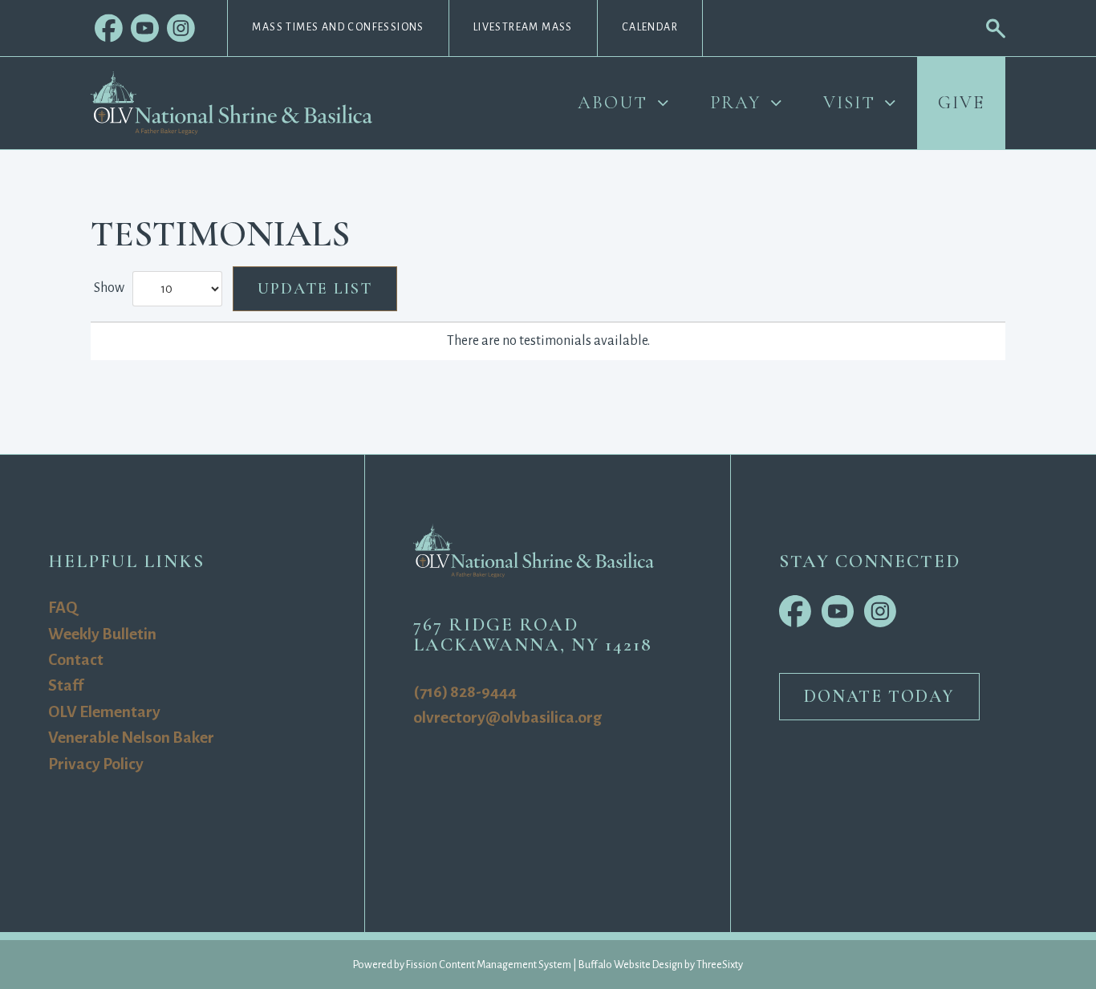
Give (961, 102)
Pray (735, 102)
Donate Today (879, 696)
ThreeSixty (719, 965)
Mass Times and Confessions (338, 27)
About (612, 102)
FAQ (62, 607)
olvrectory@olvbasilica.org (507, 717)
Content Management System (505, 965)
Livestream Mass (523, 27)
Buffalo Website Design (630, 965)
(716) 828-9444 (465, 691)
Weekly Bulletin (102, 634)
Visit (849, 102)
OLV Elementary (104, 711)
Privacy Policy (96, 764)
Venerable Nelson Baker (131, 737)
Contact (76, 659)
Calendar (650, 27)
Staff (65, 685)
